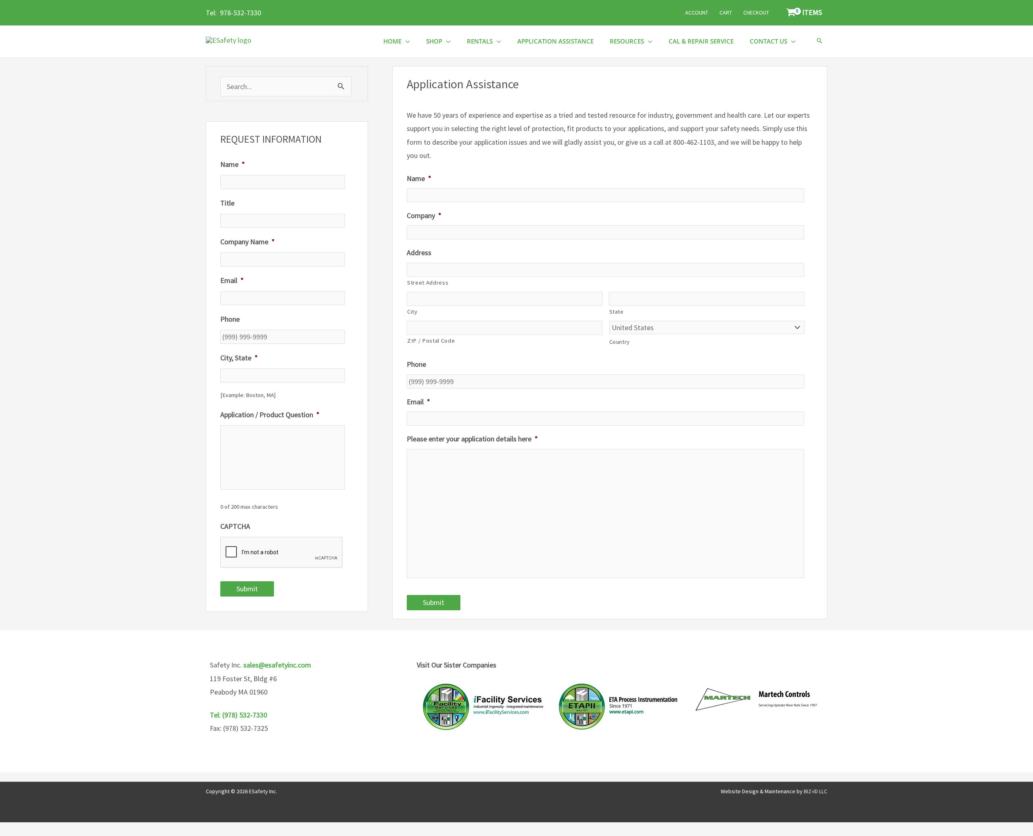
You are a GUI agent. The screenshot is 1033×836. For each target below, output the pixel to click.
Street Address (427, 282)
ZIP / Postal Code (431, 340)
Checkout (756, 12)
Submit (247, 588)
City (412, 311)
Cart (725, 12)
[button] (819, 41)
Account (696, 12)
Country (619, 341)
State (616, 311)
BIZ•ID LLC (815, 791)
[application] (405, 41)
